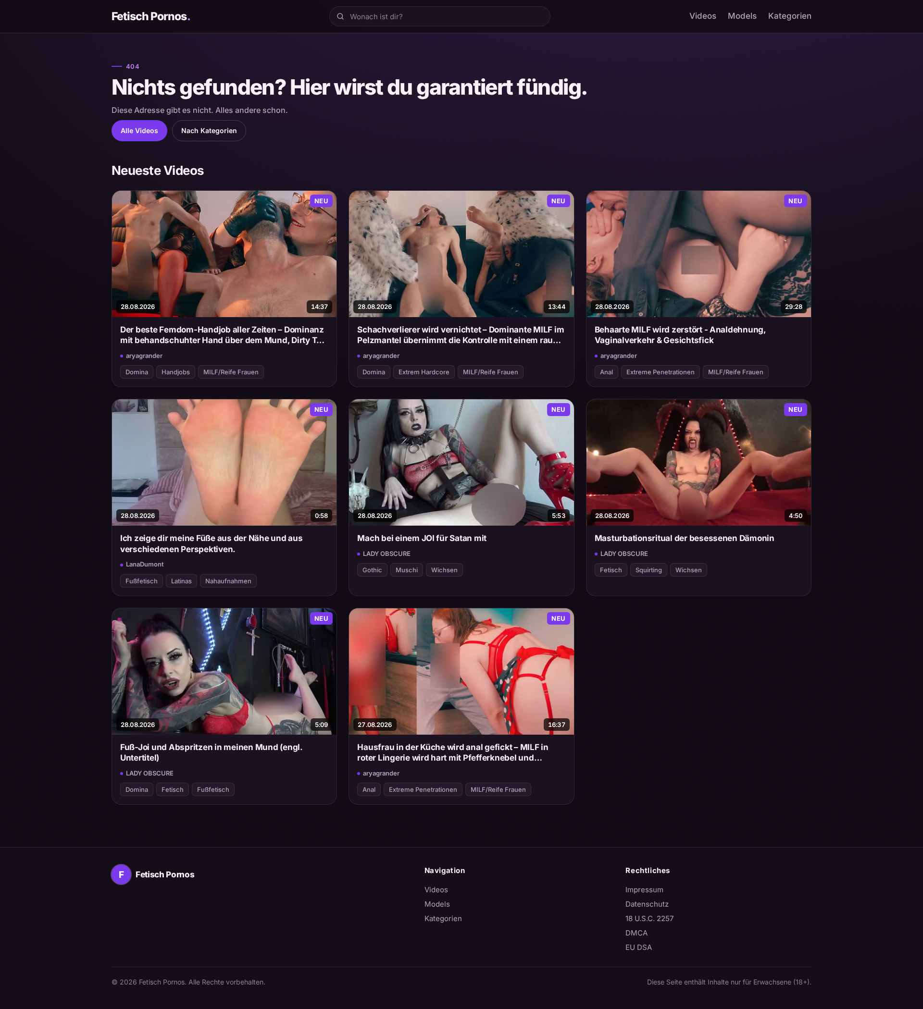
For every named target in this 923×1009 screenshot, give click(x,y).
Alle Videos (139, 130)
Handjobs (176, 372)
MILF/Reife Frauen (231, 372)
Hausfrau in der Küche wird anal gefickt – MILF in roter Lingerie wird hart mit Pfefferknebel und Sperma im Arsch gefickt (453, 752)
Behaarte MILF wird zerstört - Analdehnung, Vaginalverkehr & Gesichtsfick (680, 335)
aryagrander (144, 355)
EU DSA (638, 947)
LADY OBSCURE (387, 553)
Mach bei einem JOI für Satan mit (421, 538)
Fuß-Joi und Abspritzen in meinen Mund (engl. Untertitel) (211, 752)
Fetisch (611, 570)
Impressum (644, 889)
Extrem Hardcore (424, 372)
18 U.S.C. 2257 (649, 918)
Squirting (649, 570)
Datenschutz (647, 904)
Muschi (407, 570)
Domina (136, 372)
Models (742, 16)
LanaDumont (145, 564)
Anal (606, 372)
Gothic (372, 570)
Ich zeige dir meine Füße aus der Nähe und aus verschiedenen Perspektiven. (211, 543)
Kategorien (789, 16)
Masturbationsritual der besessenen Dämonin (684, 538)
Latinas (181, 581)
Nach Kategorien (209, 130)
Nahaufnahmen (228, 581)
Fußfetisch (141, 581)
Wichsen (444, 570)
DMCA (636, 932)
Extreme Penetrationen (660, 372)
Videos (702, 16)
